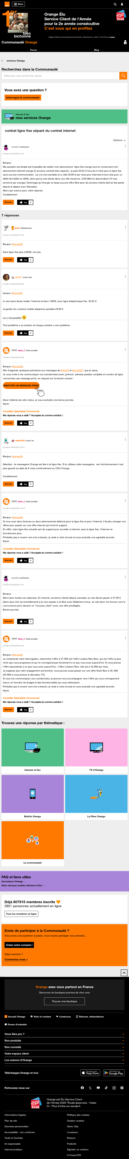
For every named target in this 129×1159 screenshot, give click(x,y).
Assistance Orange (12, 881)
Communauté (19, 42)
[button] (125, 146)
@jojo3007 (77, 370)
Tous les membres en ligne (21, 913)
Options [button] (117, 140)
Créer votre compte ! (19, 945)
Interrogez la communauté (22, 97)
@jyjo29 (65, 370)
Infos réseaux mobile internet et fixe (22, 885)
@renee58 (17, 244)
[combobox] (60, 76)
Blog (96, 49)
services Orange (16, 60)
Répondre (8, 202)
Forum (33, 49)
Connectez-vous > (16, 959)
